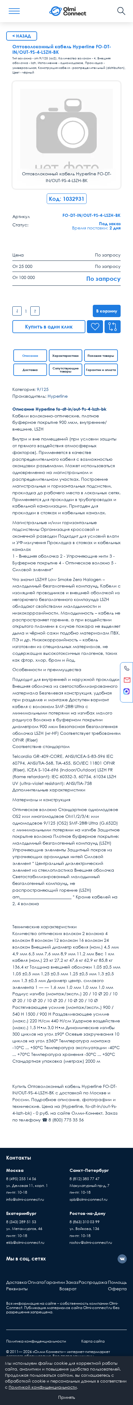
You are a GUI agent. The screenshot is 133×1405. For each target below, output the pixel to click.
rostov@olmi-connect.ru (91, 1242)
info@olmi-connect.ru (25, 1199)
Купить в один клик (49, 327)
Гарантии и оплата (101, 370)
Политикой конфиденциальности (43, 1387)
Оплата (36, 1282)
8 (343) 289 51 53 (21, 1222)
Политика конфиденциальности (36, 1341)
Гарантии (54, 1282)
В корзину (106, 310)
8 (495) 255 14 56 (21, 1178)
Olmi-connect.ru (97, 1307)
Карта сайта (93, 1341)
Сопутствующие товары (66, 369)
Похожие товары (101, 355)
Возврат (67, 1288)
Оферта (117, 1288)
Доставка (30, 370)
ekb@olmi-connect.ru (25, 1242)
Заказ (72, 1282)
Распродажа (93, 1282)
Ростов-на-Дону (87, 1213)
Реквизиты (17, 1288)
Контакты (18, 1158)
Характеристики (65, 355)
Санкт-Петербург (89, 1170)
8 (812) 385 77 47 (85, 1178)
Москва (15, 1170)
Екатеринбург (21, 1213)
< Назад (21, 35)
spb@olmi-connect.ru (88, 1199)
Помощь (117, 1282)
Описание (30, 355)
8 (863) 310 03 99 (85, 1222)
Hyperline (58, 396)
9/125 (43, 389)
